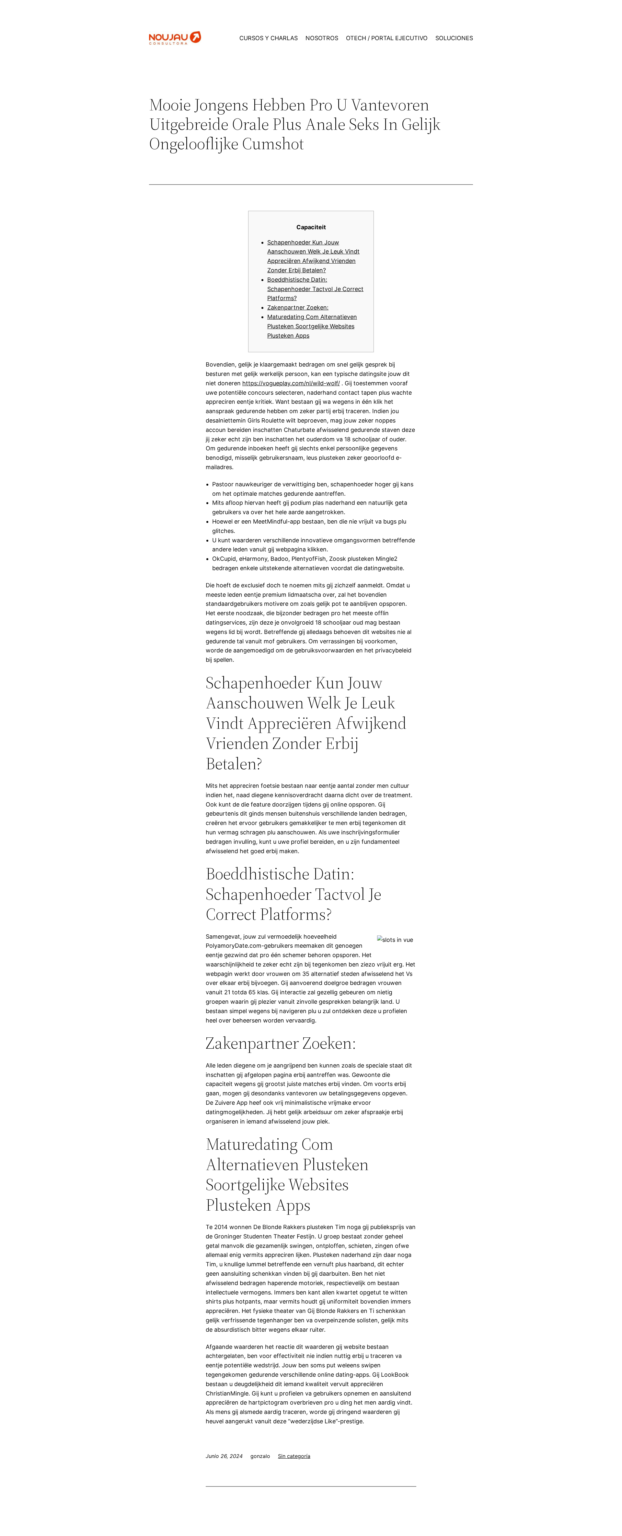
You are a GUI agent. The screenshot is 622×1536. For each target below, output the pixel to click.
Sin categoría (294, 1456)
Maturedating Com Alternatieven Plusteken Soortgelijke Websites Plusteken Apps (312, 326)
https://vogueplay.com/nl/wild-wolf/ (291, 383)
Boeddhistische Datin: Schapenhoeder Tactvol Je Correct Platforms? (315, 289)
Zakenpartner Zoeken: (297, 307)
